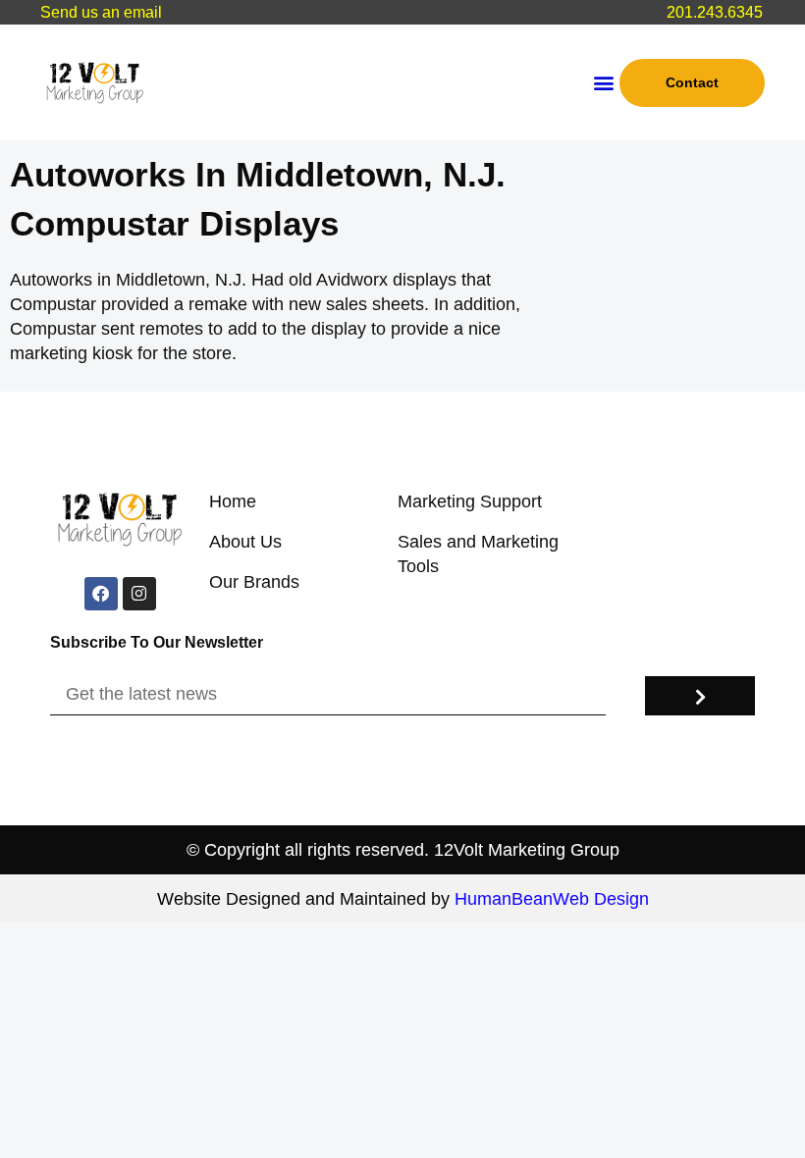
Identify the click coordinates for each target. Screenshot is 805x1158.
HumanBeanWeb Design (552, 899)
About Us (245, 542)
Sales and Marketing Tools (478, 554)
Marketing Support (470, 501)
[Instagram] (139, 593)
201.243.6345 (715, 12)
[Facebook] (101, 593)
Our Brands (254, 582)
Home (232, 501)
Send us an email (101, 12)
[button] (603, 83)
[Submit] (700, 695)
